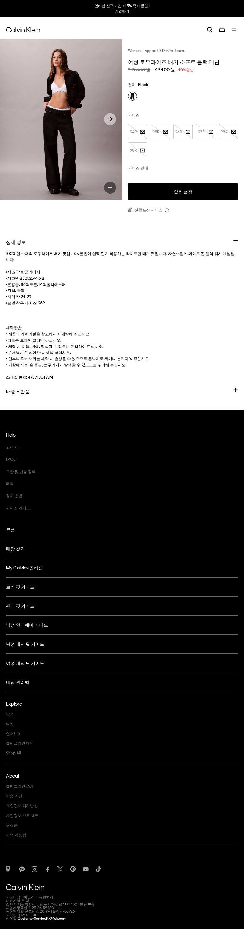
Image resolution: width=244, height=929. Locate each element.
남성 (10, 713)
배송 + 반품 (18, 391)
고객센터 (13, 446)
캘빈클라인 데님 (20, 743)
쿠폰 (10, 530)
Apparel (151, 50)
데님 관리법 (17, 682)
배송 (10, 483)
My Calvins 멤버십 (24, 568)
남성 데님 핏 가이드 (25, 644)
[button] (110, 119)
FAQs (10, 459)
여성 (10, 723)
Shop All (13, 752)
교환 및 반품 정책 (21, 471)
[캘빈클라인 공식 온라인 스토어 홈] (23, 29)
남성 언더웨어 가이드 (27, 625)
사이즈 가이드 (18, 507)
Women (134, 50)
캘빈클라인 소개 (20, 785)
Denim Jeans (173, 50)
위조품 (12, 824)
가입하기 (122, 11)
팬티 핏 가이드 (20, 606)
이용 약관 (14, 795)
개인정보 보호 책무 (22, 815)
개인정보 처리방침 (22, 805)
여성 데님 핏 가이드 (25, 663)
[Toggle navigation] (235, 29)
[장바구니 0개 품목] (222, 29)
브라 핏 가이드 (20, 587)
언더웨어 (13, 733)
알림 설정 (183, 192)
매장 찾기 (15, 549)
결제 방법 (14, 495)
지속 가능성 (16, 834)
